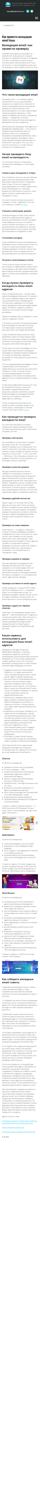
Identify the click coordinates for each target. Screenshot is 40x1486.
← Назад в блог (8, 25)
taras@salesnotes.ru (15, 11)
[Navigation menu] (36, 18)
